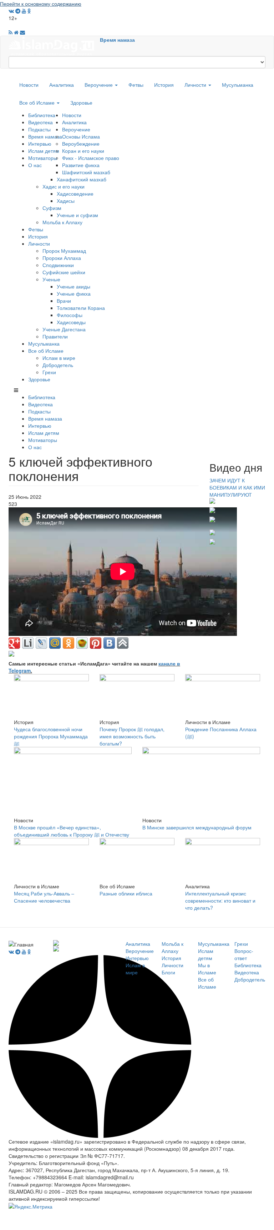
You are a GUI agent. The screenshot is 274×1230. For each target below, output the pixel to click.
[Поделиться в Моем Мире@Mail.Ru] (55, 643)
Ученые (51, 279)
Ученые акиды (73, 286)
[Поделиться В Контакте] (109, 643)
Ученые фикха (74, 293)
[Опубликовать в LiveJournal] (41, 643)
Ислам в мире (58, 357)
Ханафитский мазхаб (81, 179)
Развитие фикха (81, 165)
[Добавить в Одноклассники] (68, 643)
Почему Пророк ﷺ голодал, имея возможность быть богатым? (132, 736)
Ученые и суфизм (77, 215)
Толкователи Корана (81, 307)
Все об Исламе (37, 102)
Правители (55, 336)
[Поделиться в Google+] (14, 643)
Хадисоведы (71, 322)
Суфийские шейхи (63, 272)
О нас (35, 165)
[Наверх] (122, 643)
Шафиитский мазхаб (86, 172)
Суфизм (51, 207)
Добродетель (57, 364)
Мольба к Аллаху (62, 222)
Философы (69, 314)
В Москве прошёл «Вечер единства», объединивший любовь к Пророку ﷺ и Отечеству (71, 831)
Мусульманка (237, 84)
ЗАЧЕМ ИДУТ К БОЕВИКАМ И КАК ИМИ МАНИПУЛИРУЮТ (237, 487)
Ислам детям (43, 150)
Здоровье (81, 102)
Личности (196, 84)
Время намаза (117, 39)
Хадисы (66, 200)
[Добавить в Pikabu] (82, 643)
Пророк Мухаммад (64, 250)
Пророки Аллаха (61, 257)
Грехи (49, 372)
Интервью (39, 143)
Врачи (64, 300)
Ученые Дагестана (64, 329)
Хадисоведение (75, 193)
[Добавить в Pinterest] (95, 643)
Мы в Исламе (207, 969)
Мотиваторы (42, 157)
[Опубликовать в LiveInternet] (28, 643)
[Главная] (54, 45)
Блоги (168, 972)
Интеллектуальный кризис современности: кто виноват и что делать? (220, 900)
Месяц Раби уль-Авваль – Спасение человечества (44, 897)
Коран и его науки (83, 150)
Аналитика (61, 84)
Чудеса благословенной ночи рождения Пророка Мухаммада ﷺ (51, 736)
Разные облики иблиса (126, 893)
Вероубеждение (81, 143)
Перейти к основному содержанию (40, 3)
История (164, 84)
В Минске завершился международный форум (197, 827)
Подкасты (39, 129)
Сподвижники (58, 264)
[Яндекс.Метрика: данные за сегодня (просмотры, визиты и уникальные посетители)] (30, 1206)
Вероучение (99, 84)
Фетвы (135, 84)
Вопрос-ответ (243, 954)
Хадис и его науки (63, 186)
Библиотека (41, 115)
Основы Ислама (81, 136)
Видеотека (40, 122)
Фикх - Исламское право (90, 157)
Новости (29, 84)
